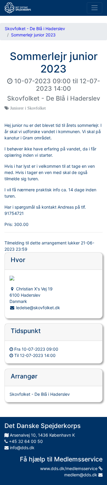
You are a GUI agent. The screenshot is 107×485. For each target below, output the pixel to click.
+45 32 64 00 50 (25, 441)
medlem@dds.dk (81, 474)
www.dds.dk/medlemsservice (69, 468)
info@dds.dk (21, 447)
